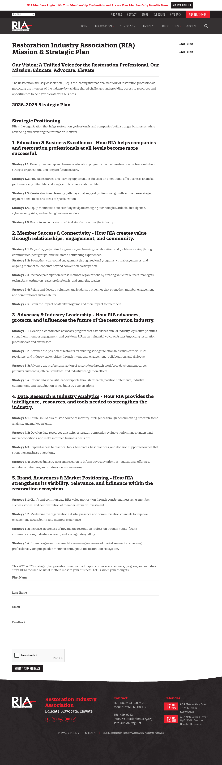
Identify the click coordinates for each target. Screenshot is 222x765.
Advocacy (127, 26)
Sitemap (91, 733)
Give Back (175, 14)
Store (145, 14)
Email (16, 607)
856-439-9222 (123, 714)
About (191, 26)
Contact (131, 14)
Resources (171, 26)
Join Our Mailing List (127, 723)
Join (84, 26)
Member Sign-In (197, 14)
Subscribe (159, 14)
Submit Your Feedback (27, 668)
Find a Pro (116, 14)
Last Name (19, 592)
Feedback (18, 622)
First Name (19, 577)
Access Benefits (182, 5)
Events (149, 26)
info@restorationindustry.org (133, 718)
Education (104, 26)
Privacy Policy (68, 733)
